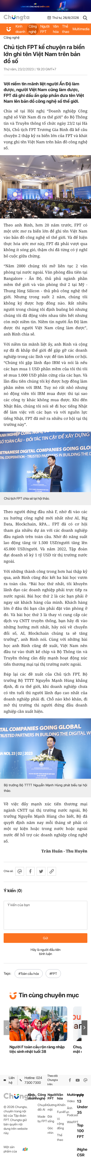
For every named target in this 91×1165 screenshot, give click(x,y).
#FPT (53, 974)
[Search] (85, 18)
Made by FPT (42, 1119)
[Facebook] (70, 1080)
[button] (84, 1027)
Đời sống (51, 1119)
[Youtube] (78, 1080)
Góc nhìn (50, 1130)
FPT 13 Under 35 (82, 1104)
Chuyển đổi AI (43, 1107)
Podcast (72, 1115)
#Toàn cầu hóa (28, 974)
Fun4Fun (62, 1112)
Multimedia (72, 1095)
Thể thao (65, 29)
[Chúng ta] (16, 18)
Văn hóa (56, 29)
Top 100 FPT (80, 1131)
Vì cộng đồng (60, 1123)
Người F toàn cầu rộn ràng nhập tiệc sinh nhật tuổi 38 (37, 1049)
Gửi (45, 938)
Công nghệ (33, 29)
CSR (80, 1155)
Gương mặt (52, 1107)
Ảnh (69, 1108)
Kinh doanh (20, 29)
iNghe (82, 1149)
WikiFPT (72, 1122)
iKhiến (61, 1105)
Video (71, 1101)
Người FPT (45, 29)
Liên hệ (12, 1080)
